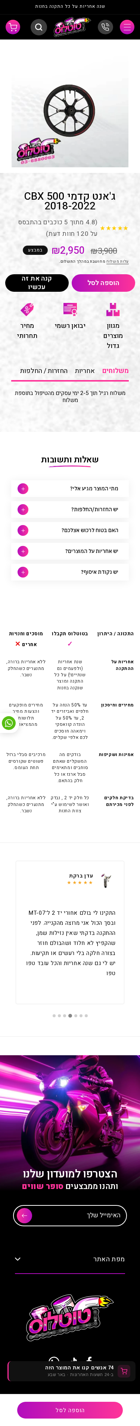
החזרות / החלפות (44, 371)
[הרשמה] (24, 1215)
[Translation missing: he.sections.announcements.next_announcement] (19, 7)
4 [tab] (70, 1016)
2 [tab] (81, 1015)
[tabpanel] (70, 932)
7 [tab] (54, 1015)
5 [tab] (64, 1015)
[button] (127, 27)
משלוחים (115, 371)
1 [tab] (86, 1015)
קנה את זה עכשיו (37, 283)
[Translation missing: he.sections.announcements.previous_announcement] (120, 7)
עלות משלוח (117, 261)
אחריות (85, 371)
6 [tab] (59, 1015)
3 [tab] (75, 1015)
